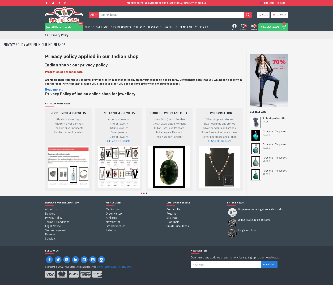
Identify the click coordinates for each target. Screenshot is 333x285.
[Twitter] (53, 3)
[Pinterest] (65, 3)
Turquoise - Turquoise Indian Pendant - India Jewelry (275, 131)
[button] (141, 193)
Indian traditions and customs (254, 220)
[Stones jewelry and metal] (169, 167)
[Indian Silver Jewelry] (119, 167)
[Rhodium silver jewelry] (68, 167)
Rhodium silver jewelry (68, 113)
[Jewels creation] (219, 167)
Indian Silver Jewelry (119, 113)
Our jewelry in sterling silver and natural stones (262, 209)
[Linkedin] (59, 3)
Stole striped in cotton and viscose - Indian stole (275, 118)
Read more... (54, 89)
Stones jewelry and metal (169, 113)
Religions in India (247, 230)
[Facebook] (47, 3)
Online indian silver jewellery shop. (114, 266)
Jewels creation (219, 113)
